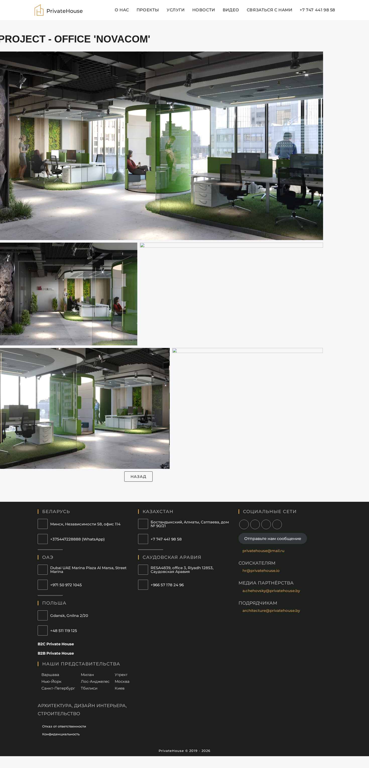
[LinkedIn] (255, 524)
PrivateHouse (64, 11)
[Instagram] (244, 524)
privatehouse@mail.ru (263, 550)
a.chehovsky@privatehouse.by (271, 590)
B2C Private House (56, 644)
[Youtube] (266, 524)
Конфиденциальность (61, 734)
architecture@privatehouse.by (271, 610)
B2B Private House (56, 653)
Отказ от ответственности (64, 726)
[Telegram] (277, 524)
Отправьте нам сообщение (272, 538)
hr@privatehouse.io (261, 570)
